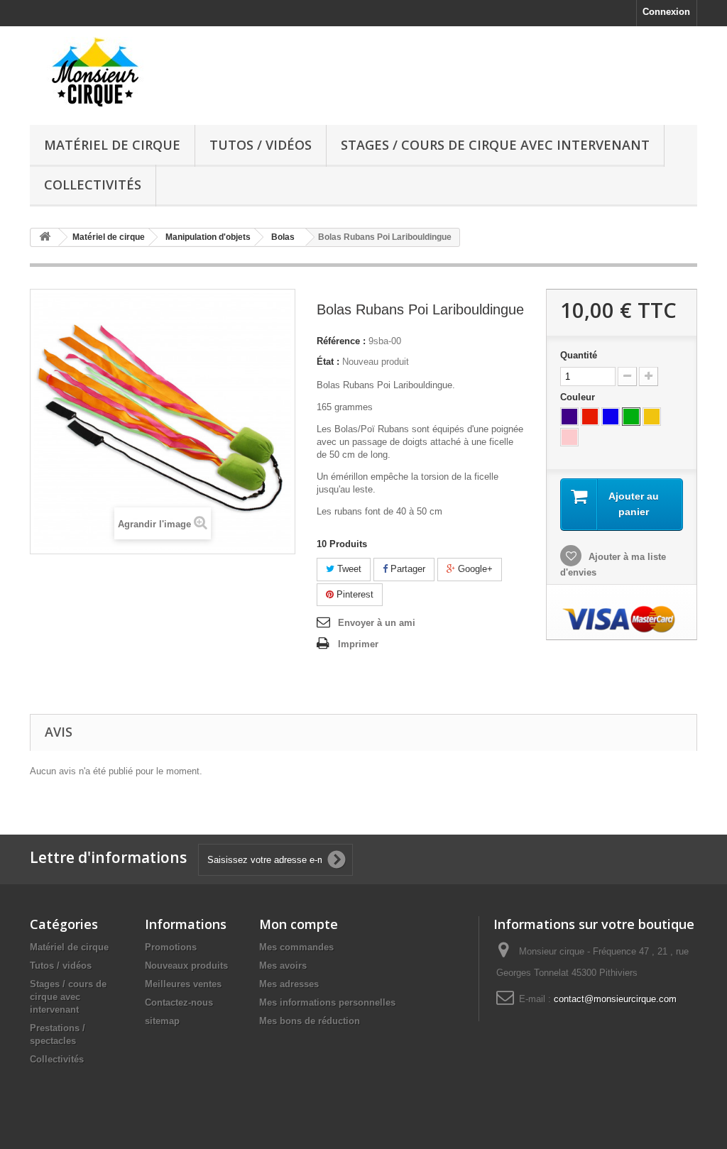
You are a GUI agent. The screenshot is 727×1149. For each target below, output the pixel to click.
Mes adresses (289, 984)
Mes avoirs (283, 965)
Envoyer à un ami (376, 622)
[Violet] (569, 416)
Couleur (579, 397)
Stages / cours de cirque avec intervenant (495, 144)
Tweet (347, 568)
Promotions (171, 947)
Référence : (341, 341)
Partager (406, 568)
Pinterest (353, 594)
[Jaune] (652, 416)
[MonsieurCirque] (134, 72)
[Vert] (631, 416)
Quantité (578, 355)
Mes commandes (296, 947)
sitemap (162, 1021)
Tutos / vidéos (260, 144)
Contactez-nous (179, 1002)
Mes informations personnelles (327, 1002)
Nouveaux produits (186, 965)
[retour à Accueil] (44, 237)
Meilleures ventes (183, 984)
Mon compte (298, 924)
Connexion (666, 11)
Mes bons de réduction (309, 1021)
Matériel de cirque (112, 144)
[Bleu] (610, 416)
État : (328, 361)
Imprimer (358, 644)
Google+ (474, 568)
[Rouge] (590, 416)
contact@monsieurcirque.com (615, 999)
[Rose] (569, 437)
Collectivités (92, 184)
